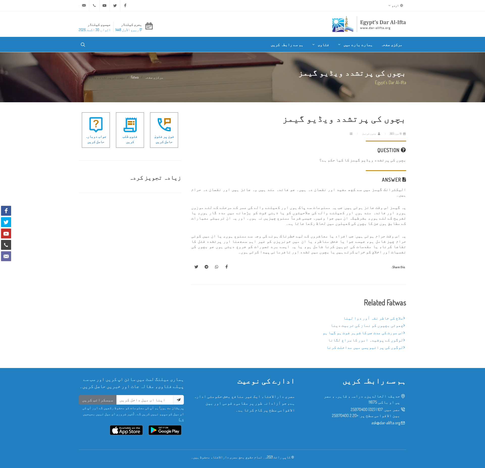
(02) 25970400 (363, 409)
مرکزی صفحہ (153, 77)
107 (380, 409)
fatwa (135, 77)
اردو (395, 5)
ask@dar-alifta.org (385, 422)
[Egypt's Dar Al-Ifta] (369, 24)
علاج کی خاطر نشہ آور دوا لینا (373, 318)
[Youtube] (105, 5)
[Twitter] (115, 5)
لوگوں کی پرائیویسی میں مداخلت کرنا (364, 347)
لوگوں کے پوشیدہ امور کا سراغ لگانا (365, 339)
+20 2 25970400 (345, 415)
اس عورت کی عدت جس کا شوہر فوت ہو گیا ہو (363, 332)
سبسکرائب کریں (97, 399)
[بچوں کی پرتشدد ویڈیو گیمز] (227, 267)
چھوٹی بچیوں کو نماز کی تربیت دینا (367, 325)
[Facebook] (125, 5)
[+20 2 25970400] (94, 5)
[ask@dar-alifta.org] (84, 5)
